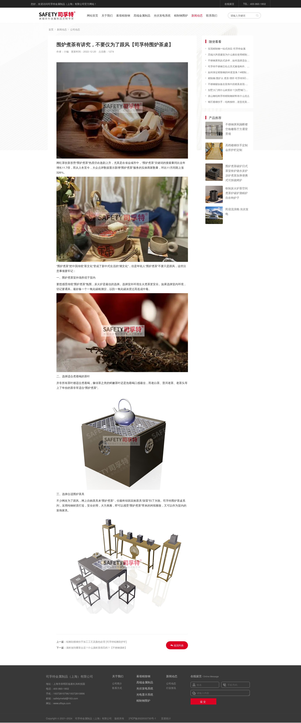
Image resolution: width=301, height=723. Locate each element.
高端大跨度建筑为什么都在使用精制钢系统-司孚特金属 (229, 54)
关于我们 (107, 15)
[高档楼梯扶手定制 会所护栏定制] (214, 151)
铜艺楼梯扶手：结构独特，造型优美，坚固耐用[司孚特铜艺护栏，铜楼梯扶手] (229, 101)
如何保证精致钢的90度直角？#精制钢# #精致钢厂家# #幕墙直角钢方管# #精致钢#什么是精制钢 (229, 72)
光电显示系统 (144, 694)
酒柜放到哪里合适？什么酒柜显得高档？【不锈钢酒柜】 (96, 647)
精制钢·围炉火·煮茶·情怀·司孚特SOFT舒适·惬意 (229, 78)
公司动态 (75, 29)
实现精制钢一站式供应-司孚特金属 (226, 48)
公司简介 (117, 683)
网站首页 (92, 15)
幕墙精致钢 (123, 15)
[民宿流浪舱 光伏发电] (214, 215)
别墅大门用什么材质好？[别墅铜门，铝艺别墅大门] (229, 90)
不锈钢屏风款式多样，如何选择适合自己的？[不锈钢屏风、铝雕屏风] (229, 60)
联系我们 (211, 15)
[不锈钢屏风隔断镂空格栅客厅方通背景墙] (214, 130)
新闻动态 (197, 15)
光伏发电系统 (162, 15)
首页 (51, 29)
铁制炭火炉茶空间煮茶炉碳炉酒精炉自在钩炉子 (236, 193)
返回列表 (179, 645)
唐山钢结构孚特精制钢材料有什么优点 (228, 96)
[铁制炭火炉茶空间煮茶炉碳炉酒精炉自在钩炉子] (214, 194)
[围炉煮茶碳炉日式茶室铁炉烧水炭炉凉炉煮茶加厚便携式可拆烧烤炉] (214, 172)
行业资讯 (171, 688)
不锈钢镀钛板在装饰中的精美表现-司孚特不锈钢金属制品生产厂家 (229, 84)
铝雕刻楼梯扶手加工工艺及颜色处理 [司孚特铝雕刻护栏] (96, 641)
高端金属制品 (142, 15)
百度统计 (166, 718)
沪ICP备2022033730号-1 (142, 718)
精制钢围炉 (181, 15)
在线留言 (229, 4)
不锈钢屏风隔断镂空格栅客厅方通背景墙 (236, 129)
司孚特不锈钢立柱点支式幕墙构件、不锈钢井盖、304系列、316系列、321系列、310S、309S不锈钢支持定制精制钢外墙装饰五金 (229, 66)
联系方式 (117, 688)
